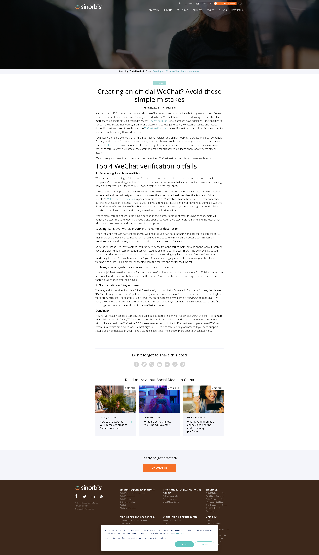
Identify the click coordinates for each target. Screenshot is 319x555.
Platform (154, 10)
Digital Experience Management (132, 493)
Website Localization (171, 496)
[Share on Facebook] (136, 364)
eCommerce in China (214, 502)
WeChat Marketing (170, 499)
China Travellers (126, 523)
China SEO (210, 520)
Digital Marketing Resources (180, 516)
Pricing (168, 10)
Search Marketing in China (216, 505)
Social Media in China (140, 71)
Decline (204, 544)
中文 (240, 3)
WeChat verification (155, 128)
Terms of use (89, 509)
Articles (166, 523)
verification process (111, 145)
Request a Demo (227, 3)
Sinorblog (123, 71)
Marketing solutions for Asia (137, 516)
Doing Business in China (215, 499)
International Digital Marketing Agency (182, 491)
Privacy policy (79, 509)
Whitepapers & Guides (172, 520)
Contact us (205, 3)
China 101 (212, 516)
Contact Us (159, 468)
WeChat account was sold (121, 199)
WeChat (123, 505)
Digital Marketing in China (216, 493)
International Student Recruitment (133, 520)
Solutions (182, 10)
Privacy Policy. (179, 533)
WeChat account (157, 120)
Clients (222, 10)
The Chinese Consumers (215, 496)
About (210, 10)
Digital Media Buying (171, 502)
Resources (237, 10)
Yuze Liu (171, 107)
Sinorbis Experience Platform (137, 489)
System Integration (127, 502)
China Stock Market (213, 523)
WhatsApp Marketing (128, 508)
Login (191, 3)
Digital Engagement (127, 496)
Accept (184, 544)
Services (197, 10)
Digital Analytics (126, 499)
